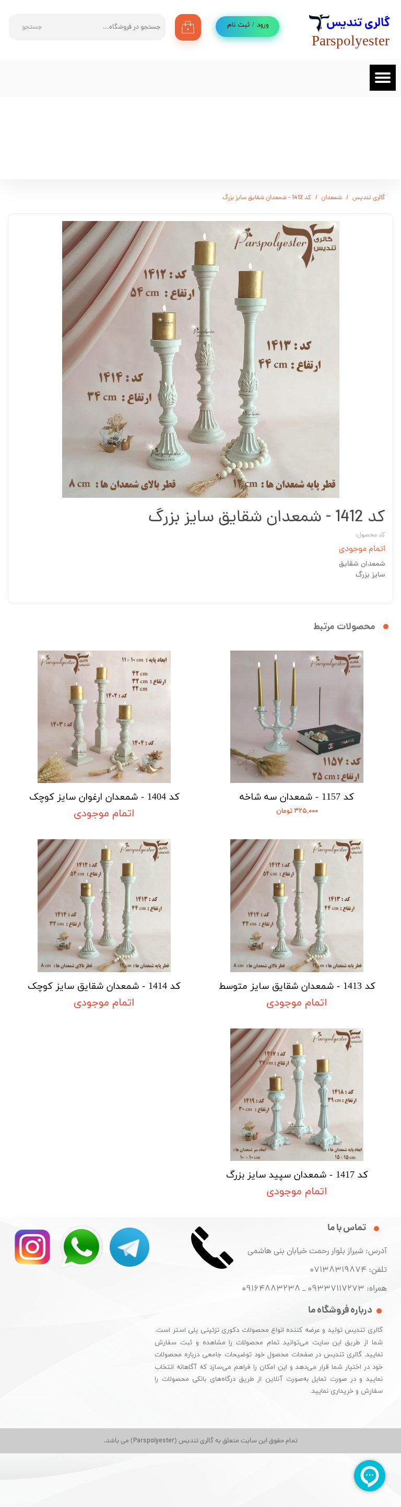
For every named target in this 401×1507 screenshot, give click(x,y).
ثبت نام (238, 25)
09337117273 (336, 1289)
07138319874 (336, 1270)
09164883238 (271, 1289)
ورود (263, 25)
